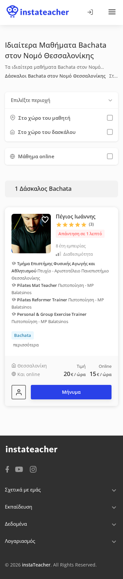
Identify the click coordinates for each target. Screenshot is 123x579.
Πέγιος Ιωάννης (75, 216)
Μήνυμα (71, 392)
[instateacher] (38, 5)
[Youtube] (20, 469)
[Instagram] (33, 468)
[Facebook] (7, 469)
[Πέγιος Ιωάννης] (18, 392)
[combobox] (61, 100)
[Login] (89, 12)
